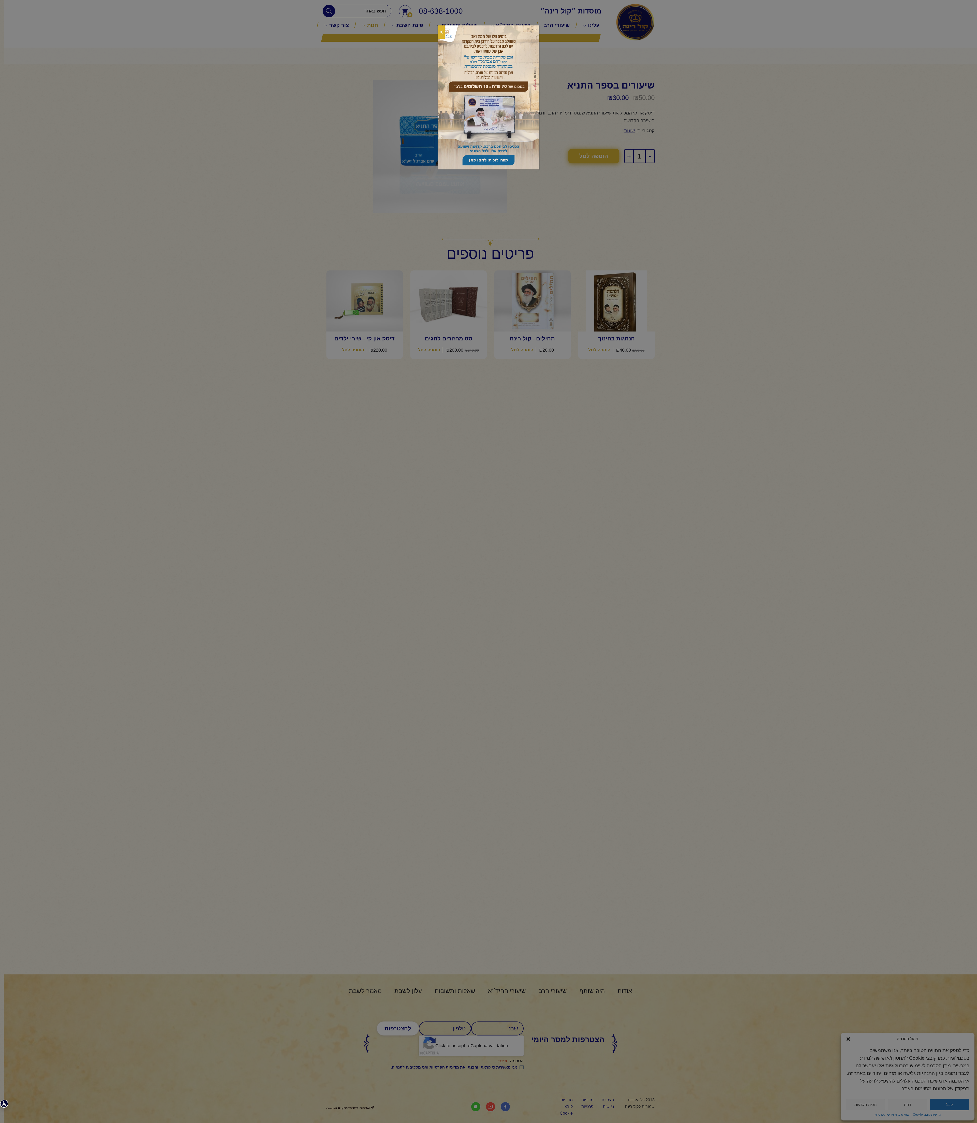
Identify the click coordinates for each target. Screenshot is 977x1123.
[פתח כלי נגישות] (4, 1104)
